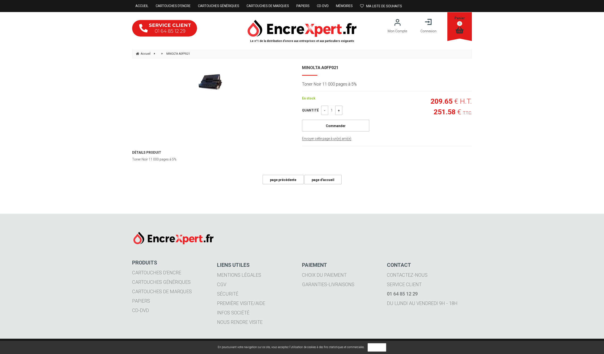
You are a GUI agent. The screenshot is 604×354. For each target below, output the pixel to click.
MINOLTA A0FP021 (320, 67)
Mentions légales (239, 275)
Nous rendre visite (240, 322)
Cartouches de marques (162, 291)
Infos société (233, 313)
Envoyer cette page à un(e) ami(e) (326, 138)
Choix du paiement (324, 275)
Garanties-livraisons (328, 284)
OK (377, 347)
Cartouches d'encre (156, 273)
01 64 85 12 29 (170, 28)
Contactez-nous (407, 275)
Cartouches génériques (161, 282)
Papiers (141, 301)
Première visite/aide (241, 303)
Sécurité (227, 294)
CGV (221, 284)
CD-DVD (140, 310)
